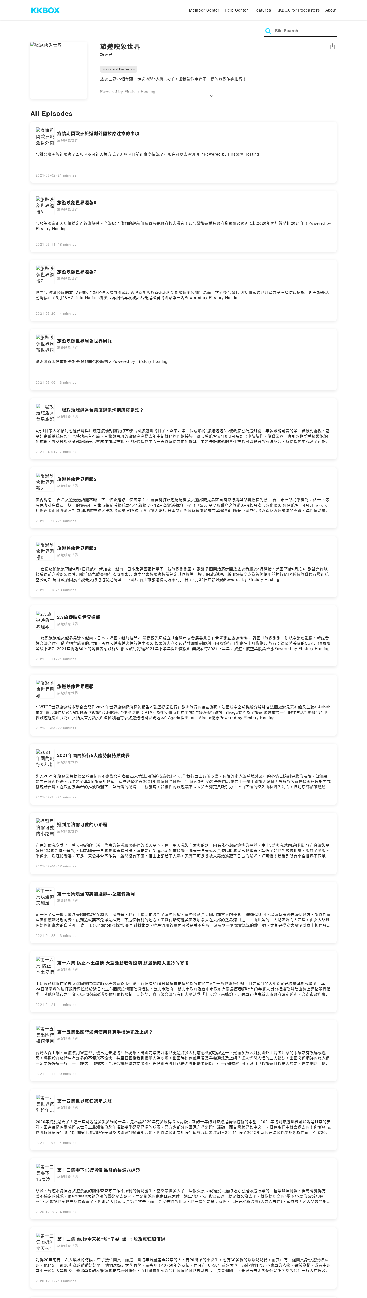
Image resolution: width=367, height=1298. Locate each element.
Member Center (204, 10)
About (331, 10)
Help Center (236, 10)
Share (332, 46)
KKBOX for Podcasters (298, 10)
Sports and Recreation (118, 69)
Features (262, 10)
